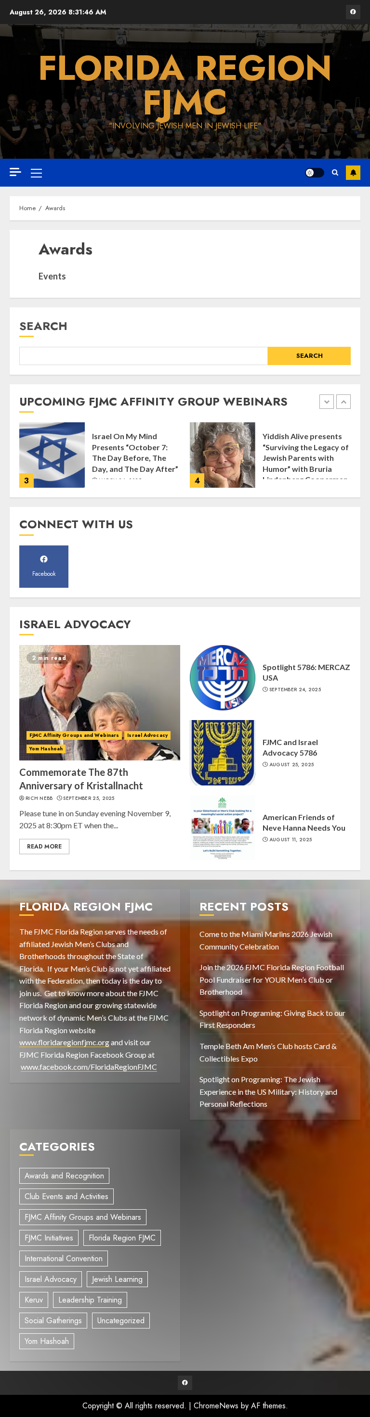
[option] (99, 459)
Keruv (34, 1299)
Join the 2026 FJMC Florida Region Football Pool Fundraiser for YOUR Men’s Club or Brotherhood (271, 979)
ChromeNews (216, 1405)
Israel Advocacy (147, 735)
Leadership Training (90, 1299)
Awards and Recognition (64, 1175)
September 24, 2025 (295, 689)
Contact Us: (353, 172)
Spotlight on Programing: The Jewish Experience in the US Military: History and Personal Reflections (268, 1091)
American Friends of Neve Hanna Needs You (304, 822)
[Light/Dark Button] (314, 172)
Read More (44, 846)
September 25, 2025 (88, 798)
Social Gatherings (53, 1320)
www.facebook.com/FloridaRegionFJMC (89, 1066)
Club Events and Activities (66, 1196)
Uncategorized (121, 1320)
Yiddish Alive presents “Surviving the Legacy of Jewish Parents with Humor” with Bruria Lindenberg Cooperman (306, 457)
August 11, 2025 (290, 839)
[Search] (335, 173)
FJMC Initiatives (49, 1237)
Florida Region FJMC (185, 85)
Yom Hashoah (46, 748)
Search (43, 325)
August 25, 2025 (291, 764)
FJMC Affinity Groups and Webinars (74, 735)
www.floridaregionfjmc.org (64, 1042)
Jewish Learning (117, 1279)
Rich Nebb (39, 798)
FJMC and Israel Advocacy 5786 (290, 747)
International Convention (64, 1258)
